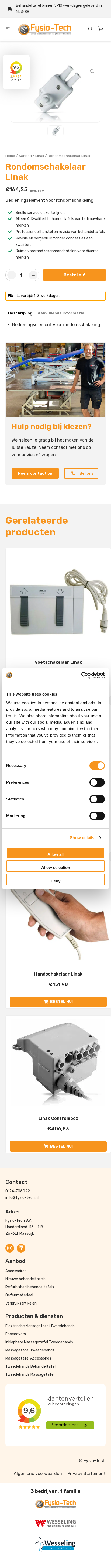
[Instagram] (9, 1248)
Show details (82, 837)
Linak (39, 155)
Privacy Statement (86, 1473)
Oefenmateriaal (19, 1295)
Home (10, 155)
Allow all (55, 854)
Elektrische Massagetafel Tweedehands (40, 1326)
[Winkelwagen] (100, 28)
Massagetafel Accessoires (28, 1358)
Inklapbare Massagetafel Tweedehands (39, 1342)
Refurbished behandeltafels (29, 1287)
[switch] (97, 782)
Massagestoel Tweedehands (29, 1350)
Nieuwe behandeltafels (25, 1279)
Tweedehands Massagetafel (29, 1374)
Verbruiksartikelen (21, 1303)
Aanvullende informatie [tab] (61, 313)
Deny (55, 881)
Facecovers (15, 1334)
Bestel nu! (74, 275)
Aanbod (25, 155)
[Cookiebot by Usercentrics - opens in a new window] (81, 675)
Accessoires (15, 1271)
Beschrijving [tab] (20, 313)
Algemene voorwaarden (38, 1473)
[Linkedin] (21, 1248)
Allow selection (55, 867)
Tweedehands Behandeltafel (30, 1366)
